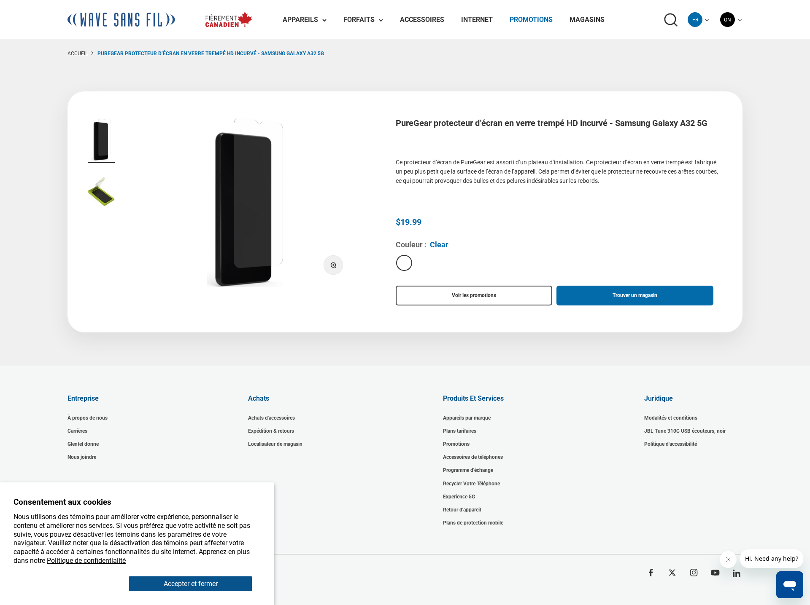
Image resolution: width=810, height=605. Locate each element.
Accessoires (422, 20)
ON (727, 20)
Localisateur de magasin (275, 444)
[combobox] (695, 19)
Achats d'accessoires (271, 418)
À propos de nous (88, 418)
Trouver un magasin (635, 295)
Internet (477, 20)
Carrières (77, 431)
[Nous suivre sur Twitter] (672, 572)
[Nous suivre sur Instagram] (693, 572)
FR (695, 20)
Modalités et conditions (670, 418)
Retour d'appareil (462, 510)
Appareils (300, 20)
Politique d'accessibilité (670, 444)
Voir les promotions (474, 295)
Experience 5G (459, 497)
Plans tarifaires (459, 431)
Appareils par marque (467, 418)
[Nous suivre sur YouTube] (715, 572)
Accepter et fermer (191, 584)
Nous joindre (82, 457)
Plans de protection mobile (473, 523)
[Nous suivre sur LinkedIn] (736, 573)
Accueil (78, 53)
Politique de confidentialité (86, 561)
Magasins (587, 20)
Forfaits (359, 20)
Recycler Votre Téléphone (471, 484)
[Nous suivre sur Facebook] (650, 572)
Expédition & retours (271, 431)
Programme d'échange (468, 470)
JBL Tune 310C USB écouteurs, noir (685, 431)
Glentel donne (83, 444)
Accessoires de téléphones (473, 457)
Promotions (531, 20)
